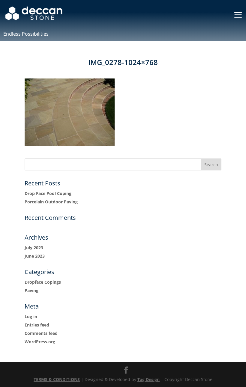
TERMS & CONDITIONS (57, 379)
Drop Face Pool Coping (48, 193)
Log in (31, 316)
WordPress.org (40, 341)
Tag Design (148, 379)
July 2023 (34, 247)
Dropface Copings (43, 282)
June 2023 (35, 256)
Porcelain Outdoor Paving (51, 202)
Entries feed (37, 325)
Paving (31, 290)
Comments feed (41, 333)
